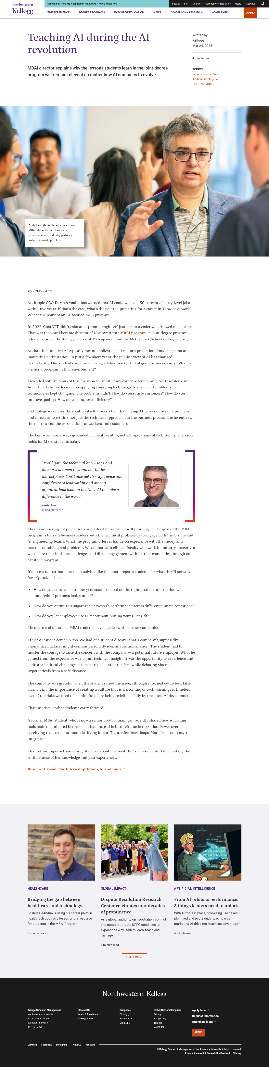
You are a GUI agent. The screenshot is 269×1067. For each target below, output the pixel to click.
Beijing (157, 1014)
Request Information (205, 1016)
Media (238, 3)
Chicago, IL (125, 1014)
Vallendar (159, 1027)
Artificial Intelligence (205, 79)
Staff (186, 3)
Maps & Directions (88, 1014)
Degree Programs (92, 12)
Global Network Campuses (167, 1010)
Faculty (176, 3)
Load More (134, 957)
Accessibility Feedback (218, 1053)
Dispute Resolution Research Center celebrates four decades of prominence (133, 906)
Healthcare (38, 888)
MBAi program (133, 333)
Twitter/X (76, 1044)
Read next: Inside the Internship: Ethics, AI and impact (76, 769)
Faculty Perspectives (206, 74)
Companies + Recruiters (218, 3)
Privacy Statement (194, 1053)
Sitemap (237, 1053)
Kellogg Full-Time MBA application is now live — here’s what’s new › (83, 3)
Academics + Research (187, 12)
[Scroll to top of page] (246, 1046)
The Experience (58, 12)
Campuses (125, 1010)
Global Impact (113, 888)
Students (250, 3)
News (157, 12)
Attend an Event (202, 1021)
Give (198, 1032)
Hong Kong (160, 1018)
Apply (250, 12)
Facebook (46, 1044)
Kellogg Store (85, 1018)
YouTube (90, 1044)
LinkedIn (32, 1044)
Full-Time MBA (202, 84)
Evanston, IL (126, 1018)
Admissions (220, 12)
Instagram (61, 1044)
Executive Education (129, 12)
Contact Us (84, 1010)
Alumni (197, 3)
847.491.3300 (35, 1026)
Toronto (158, 1023)
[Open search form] (262, 3)
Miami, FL (125, 1023)
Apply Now (199, 1010)
